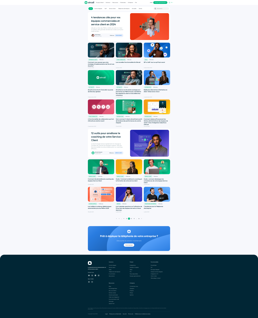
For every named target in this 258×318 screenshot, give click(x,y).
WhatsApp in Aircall (155, 278)
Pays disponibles (134, 273)
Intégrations (133, 265)
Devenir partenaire (113, 295)
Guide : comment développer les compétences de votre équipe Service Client (155, 180)
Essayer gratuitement (160, 2)
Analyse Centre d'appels (157, 271)
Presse (131, 292)
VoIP (106, 8)
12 (131, 218)
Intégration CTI (154, 273)
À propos (132, 288)
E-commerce (112, 273)
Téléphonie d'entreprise (123, 8)
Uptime (131, 295)
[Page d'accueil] (89, 2)
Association (112, 276)
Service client (112, 267)
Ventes (140, 8)
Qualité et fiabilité (134, 267)
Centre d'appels (98, 8)
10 (126, 218)
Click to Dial (154, 276)
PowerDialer (154, 265)
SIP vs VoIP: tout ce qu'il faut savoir (154, 62)
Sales (110, 269)
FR (171, 2)
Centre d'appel (112, 265)
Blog (110, 286)
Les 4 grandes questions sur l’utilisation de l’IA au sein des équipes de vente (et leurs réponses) (129, 208)
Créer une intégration (114, 297)
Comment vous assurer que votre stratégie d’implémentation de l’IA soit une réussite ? (101, 64)
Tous (90, 8)
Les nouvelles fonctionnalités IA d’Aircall (128, 62)
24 (139, 218)
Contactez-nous (134, 286)
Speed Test (111, 303)
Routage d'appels (155, 269)
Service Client (112, 8)
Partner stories (112, 292)
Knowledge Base (113, 288)
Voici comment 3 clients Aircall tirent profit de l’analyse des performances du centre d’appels (129, 120)
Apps (131, 269)
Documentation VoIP (114, 299)
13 (134, 218)
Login (151, 2)
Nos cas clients (112, 290)
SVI (151, 267)
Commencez (129, 245)
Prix (136, 2)
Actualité (134, 8)
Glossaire (111, 301)
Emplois (132, 290)
